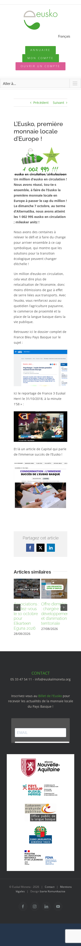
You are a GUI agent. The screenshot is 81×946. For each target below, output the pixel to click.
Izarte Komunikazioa (52, 891)
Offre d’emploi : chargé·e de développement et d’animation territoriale (55, 614)
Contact (49, 887)
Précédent (41, 102)
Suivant (58, 102)
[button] (17, 607)
